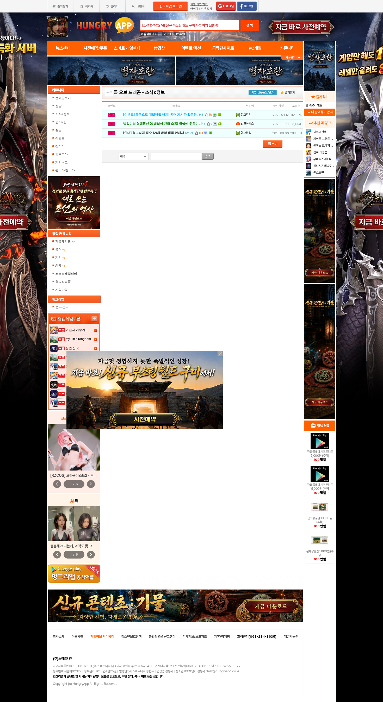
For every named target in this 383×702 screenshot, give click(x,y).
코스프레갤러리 (66, 273)
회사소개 (58, 636)
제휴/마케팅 (222, 636)
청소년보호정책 (131, 636)
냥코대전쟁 (319, 132)
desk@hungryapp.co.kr (222, 671)
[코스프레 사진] (74, 447)
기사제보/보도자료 (195, 636)
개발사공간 (291, 636)
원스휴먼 (318, 172)
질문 (58, 130)
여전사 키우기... (77, 330)
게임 (60, 257)
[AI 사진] (74, 523)
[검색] (208, 156)
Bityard (180, 34)
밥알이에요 (247, 124)
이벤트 (60, 138)
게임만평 (61, 290)
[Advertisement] (111, 99)
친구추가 (61, 154)
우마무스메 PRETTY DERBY (324, 159)
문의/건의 (62, 307)
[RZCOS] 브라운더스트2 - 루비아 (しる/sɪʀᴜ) (84, 475)
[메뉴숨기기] (292, 57)
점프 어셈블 (320, 152)
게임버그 (61, 162)
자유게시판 (65, 241)
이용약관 (77, 636)
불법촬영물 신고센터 (162, 636)
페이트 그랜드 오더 (324, 139)
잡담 (58, 106)
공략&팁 (61, 122)
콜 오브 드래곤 (127, 92)
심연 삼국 (72, 348)
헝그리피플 (63, 282)
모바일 (167, 34)
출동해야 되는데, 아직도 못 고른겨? (75, 546)
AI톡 (60, 265)
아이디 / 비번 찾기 (201, 8)
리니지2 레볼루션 (323, 166)
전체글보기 (63, 98)
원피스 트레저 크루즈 (324, 145)
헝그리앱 (245, 114)
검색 (249, 25)
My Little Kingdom (78, 339)
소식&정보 (62, 114)
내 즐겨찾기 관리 (320, 112)
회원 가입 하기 (199, 4)
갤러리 (60, 146)
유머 (60, 249)
